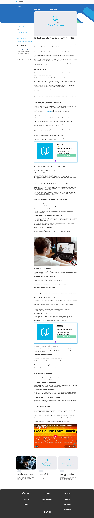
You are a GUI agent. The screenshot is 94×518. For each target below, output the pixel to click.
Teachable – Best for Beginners (23, 40)
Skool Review (67, 499)
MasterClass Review (68, 496)
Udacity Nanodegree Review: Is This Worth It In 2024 (25, 474)
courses (38, 82)
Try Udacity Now (66, 155)
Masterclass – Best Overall (22, 30)
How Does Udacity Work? (23, 49)
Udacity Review (67, 504)
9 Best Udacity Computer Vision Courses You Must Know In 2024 (67, 474)
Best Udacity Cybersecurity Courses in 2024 (46, 473)
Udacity (41, 44)
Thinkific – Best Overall (21, 38)
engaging (49, 414)
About (26, 496)
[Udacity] (45, 152)
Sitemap (26, 506)
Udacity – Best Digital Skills (22, 32)
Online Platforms (47, 496)
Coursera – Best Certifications (22, 34)
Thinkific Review (67, 506)
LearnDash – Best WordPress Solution (24, 41)
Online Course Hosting (47, 499)
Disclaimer (26, 504)
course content (48, 111)
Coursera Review (67, 501)
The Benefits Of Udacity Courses (24, 51)
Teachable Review (67, 509)
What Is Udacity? (21, 47)
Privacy (26, 501)
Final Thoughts (21, 56)
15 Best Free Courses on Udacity (24, 55)
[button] (18, 60)
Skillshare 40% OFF (20, 26)
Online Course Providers (47, 501)
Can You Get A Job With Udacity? (24, 53)
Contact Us (26, 499)
